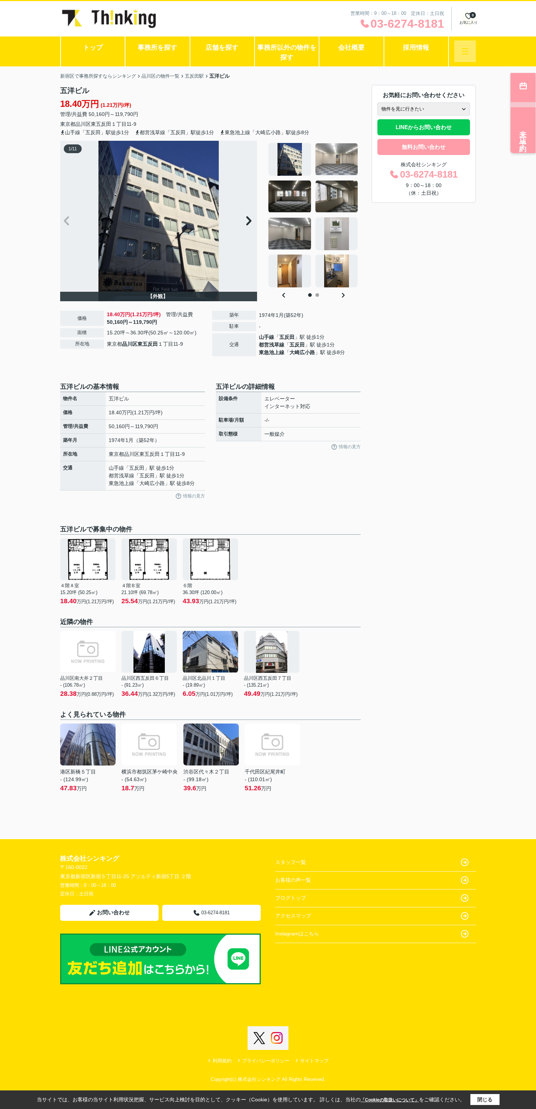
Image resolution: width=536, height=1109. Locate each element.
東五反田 (101, 124)
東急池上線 (271, 352)
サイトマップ (314, 1060)
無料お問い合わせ (424, 147)
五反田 (287, 337)
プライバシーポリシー (266, 1060)
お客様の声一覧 (293, 880)
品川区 (83, 124)
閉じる (485, 1099)
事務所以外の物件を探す (286, 52)
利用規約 (222, 1060)
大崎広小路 (302, 352)
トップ (93, 47)
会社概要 (351, 47)
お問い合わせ (113, 912)
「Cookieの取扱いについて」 (390, 1099)
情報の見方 (194, 496)
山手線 (266, 337)
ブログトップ (290, 898)
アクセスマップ (293, 916)
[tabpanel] (313, 215)
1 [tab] (310, 295)
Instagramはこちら (297, 934)
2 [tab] (317, 295)
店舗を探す (222, 47)
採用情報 (416, 47)
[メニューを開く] (465, 51)
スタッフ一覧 (290, 862)
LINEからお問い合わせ (424, 127)
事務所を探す (157, 47)
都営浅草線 (271, 345)
